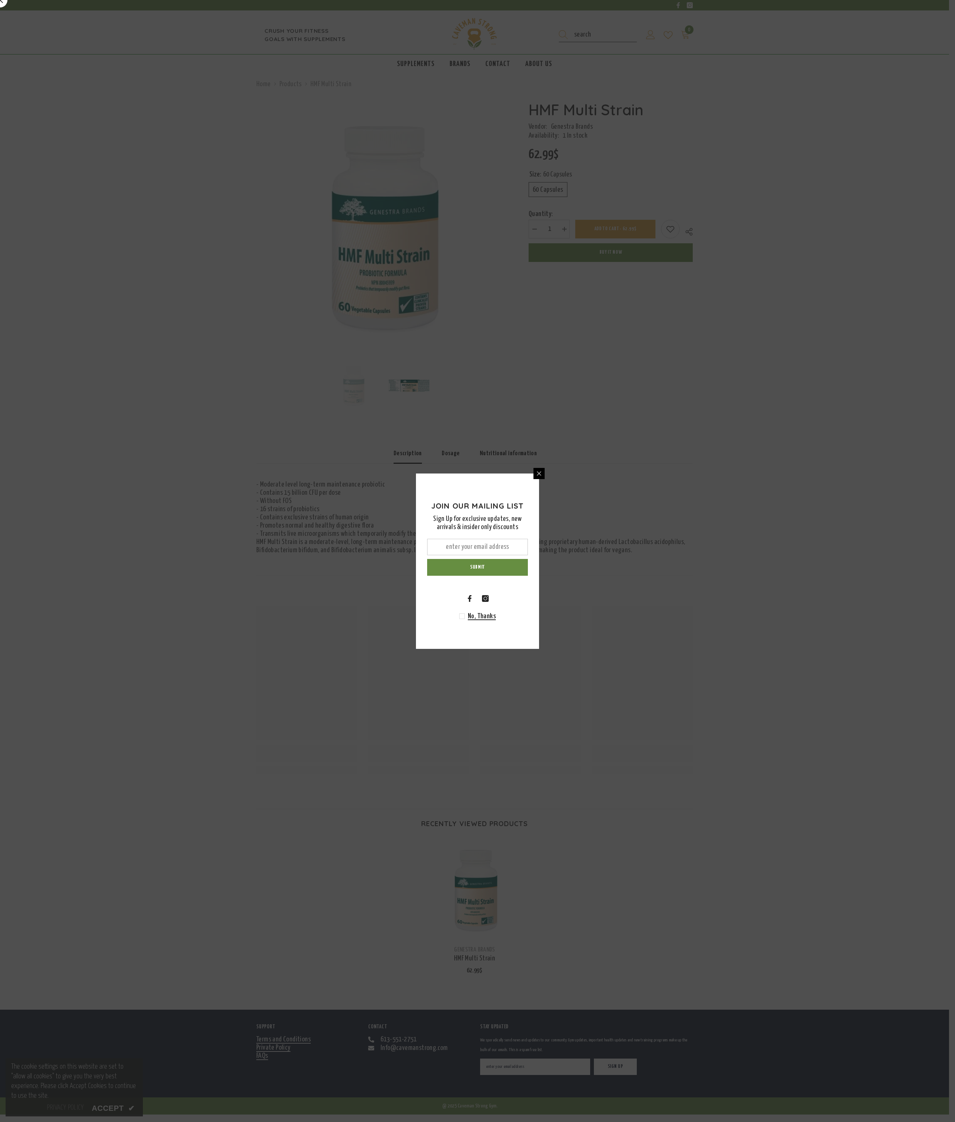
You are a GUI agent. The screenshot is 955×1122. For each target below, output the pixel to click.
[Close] (539, 473)
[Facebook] (470, 598)
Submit (477, 567)
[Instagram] (485, 598)
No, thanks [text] (482, 616)
